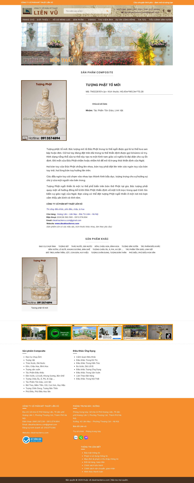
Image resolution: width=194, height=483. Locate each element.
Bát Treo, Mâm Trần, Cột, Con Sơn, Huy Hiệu (67, 252)
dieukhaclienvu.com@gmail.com (141, 12)
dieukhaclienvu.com (39, 432)
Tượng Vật (63, 246)
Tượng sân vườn (130, 246)
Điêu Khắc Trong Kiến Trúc (88, 363)
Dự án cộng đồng (125, 20)
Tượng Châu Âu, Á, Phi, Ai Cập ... (108, 249)
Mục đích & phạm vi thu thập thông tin (101, 459)
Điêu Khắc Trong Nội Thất (87, 379)
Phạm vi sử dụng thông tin (96, 456)
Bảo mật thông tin (92, 453)
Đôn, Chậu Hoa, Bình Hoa (107, 246)
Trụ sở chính (78, 431)
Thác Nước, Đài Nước (81, 246)
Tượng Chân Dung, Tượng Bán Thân (109, 252)
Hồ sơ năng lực (62, 20)
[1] (107, 11)
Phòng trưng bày (93, 431)
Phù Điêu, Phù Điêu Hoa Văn (142, 252)
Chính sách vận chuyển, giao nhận (99, 468)
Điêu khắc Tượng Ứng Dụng (88, 369)
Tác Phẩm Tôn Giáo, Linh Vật (108, 110)
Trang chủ (28, 20)
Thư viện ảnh (105, 20)
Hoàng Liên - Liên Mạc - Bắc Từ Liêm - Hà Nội (77, 214)
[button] (169, 36)
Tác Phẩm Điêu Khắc (150, 246)
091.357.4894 (151, 9)
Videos (92, 20)
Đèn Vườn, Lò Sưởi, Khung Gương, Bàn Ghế (69, 249)
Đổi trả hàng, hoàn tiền (94, 462)
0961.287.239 (134, 9)
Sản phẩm (78, 20)
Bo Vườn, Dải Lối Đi (84, 366)
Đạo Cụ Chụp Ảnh (47, 246)
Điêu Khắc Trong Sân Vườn (88, 372)
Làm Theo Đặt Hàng (85, 376)
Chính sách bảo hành (93, 465)
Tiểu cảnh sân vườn (160, 20)
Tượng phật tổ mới (39, 308)
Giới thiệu (42, 20)
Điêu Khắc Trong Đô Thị (86, 360)
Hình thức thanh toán (93, 471)
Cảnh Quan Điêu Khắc (86, 357)
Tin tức (142, 20)
